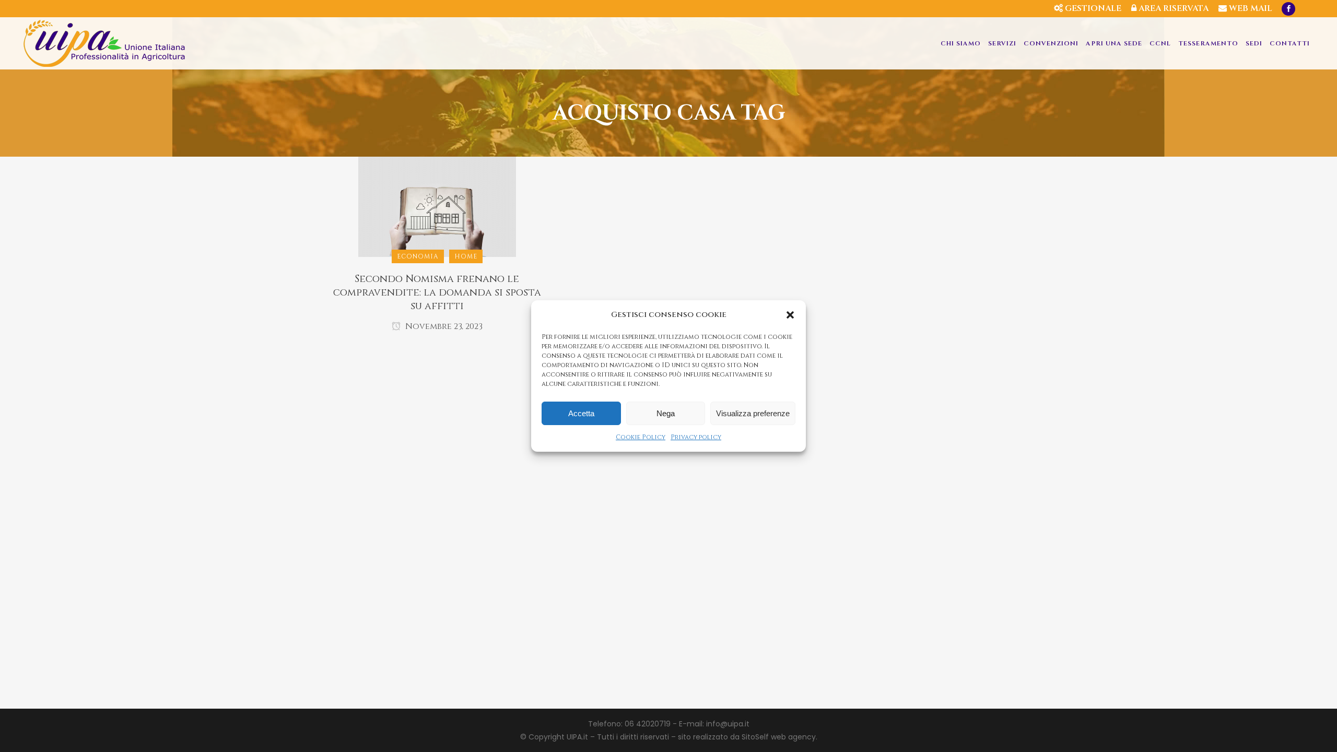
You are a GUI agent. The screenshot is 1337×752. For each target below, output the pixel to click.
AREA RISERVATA (1172, 8)
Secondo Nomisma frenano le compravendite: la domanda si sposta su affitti (437, 292)
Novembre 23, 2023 (443, 326)
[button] (790, 315)
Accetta (581, 413)
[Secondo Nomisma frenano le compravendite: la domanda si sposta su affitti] (437, 206)
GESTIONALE (1092, 8)
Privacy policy (696, 437)
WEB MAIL (1249, 8)
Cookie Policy (640, 437)
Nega (665, 413)
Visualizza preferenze (753, 413)
